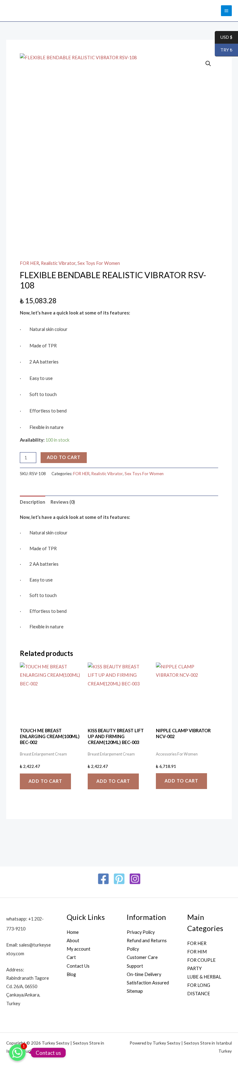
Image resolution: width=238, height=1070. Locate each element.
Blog (71, 974)
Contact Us (78, 966)
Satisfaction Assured (148, 982)
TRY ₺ (223, 50)
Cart (71, 957)
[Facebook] (103, 879)
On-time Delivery (144, 974)
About (73, 940)
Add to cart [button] (45, 781)
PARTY (194, 968)
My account (78, 949)
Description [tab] (32, 502)
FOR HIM (197, 951)
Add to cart (64, 457)
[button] (208, 63)
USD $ (223, 37)
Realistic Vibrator (58, 263)
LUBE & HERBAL (204, 976)
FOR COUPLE (201, 960)
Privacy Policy (141, 932)
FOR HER (29, 263)
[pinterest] (119, 879)
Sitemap (135, 991)
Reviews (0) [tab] (63, 502)
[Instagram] (135, 879)
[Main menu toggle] (226, 10)
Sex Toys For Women (98, 263)
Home (73, 932)
